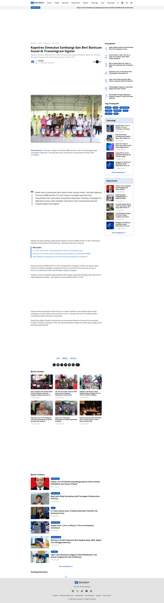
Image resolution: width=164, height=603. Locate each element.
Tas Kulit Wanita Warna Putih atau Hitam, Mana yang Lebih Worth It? (123, 205)
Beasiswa (54, 551)
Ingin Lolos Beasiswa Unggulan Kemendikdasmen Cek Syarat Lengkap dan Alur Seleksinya (74, 556)
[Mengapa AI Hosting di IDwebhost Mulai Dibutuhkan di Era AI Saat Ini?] (110, 165)
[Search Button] (127, 3)
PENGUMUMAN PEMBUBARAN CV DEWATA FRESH (121, 196)
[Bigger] (100, 61)
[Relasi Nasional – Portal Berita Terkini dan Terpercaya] (37, 2)
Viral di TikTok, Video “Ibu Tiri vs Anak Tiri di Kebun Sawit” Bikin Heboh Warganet (119, 56)
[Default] (97, 61)
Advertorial (55, 478)
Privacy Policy (106, 595)
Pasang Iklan (79, 595)
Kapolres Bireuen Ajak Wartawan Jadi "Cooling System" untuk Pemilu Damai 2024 (90, 419)
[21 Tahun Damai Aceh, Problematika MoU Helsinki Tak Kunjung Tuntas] (40, 513)
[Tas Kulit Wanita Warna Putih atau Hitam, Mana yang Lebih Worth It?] (110, 207)
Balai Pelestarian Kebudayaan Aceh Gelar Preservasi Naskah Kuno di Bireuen (60, 257)
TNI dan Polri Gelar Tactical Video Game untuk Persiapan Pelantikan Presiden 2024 (66, 393)
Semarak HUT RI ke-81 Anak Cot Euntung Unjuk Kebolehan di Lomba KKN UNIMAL (62, 254)
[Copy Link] (54, 364)
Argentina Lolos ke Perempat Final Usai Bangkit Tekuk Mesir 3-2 (120, 72)
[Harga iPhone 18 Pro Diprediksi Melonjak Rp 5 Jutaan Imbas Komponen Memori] (110, 156)
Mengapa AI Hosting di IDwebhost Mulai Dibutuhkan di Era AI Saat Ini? (123, 164)
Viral (102, 3)
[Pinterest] (69, 364)
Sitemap (98, 595)
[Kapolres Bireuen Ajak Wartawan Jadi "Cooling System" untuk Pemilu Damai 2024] (91, 408)
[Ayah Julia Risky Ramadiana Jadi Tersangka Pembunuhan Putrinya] (40, 498)
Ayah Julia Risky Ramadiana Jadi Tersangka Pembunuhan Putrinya (75, 497)
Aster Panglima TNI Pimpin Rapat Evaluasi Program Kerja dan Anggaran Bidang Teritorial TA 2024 (42, 393)
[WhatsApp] (73, 364)
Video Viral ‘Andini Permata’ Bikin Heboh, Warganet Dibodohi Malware (121, 80)
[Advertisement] (82, 26)
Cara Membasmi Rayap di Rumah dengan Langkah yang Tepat (123, 215)
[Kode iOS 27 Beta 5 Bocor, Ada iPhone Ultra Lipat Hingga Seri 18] (110, 147)
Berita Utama (55, 493)
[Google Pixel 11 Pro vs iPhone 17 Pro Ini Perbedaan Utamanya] (40, 527)
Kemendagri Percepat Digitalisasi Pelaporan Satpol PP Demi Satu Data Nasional (121, 96)
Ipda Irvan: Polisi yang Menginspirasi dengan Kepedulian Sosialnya (66, 419)
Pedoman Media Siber (67, 595)
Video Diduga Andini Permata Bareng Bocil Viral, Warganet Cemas (121, 48)
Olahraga (94, 3)
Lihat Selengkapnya (65, 566)
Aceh (58, 358)
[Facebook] (58, 364)
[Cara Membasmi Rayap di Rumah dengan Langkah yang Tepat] (110, 216)
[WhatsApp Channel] (91, 591)
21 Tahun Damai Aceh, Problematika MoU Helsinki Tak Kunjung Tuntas (58, 251)
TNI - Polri (73, 358)
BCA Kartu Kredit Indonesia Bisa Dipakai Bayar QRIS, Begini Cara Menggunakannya (76, 541)
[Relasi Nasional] (82, 582)
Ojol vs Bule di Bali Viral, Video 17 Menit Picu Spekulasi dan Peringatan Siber (121, 65)
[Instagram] (73, 591)
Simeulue (64, 358)
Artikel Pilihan (56, 537)
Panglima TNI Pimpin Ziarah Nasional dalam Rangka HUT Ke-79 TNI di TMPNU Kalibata (90, 393)
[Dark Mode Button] (122, 3)
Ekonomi (65, 3)
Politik (57, 3)
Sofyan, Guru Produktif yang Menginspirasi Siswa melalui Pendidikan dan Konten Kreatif (95, 8)
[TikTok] (82, 591)
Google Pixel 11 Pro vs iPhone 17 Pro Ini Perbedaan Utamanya (72, 526)
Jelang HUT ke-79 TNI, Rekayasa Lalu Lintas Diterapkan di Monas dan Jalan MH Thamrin (41, 419)
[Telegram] (65, 364)
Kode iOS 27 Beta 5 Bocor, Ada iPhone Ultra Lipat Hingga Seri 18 (123, 145)
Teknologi (110, 3)
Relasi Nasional (78, 599)
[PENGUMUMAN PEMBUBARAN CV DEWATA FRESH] (110, 198)
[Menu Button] (131, 3)
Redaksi (55, 595)
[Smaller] (94, 61)
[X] (61, 364)
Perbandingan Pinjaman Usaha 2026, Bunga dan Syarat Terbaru (121, 88)
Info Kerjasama (89, 595)
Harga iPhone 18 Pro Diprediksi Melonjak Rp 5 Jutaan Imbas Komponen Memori (123, 154)
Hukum (85, 3)
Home (49, 3)
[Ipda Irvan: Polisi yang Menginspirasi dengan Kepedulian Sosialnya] (66, 408)
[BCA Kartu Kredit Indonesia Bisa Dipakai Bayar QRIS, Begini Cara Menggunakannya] (40, 542)
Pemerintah (75, 3)
